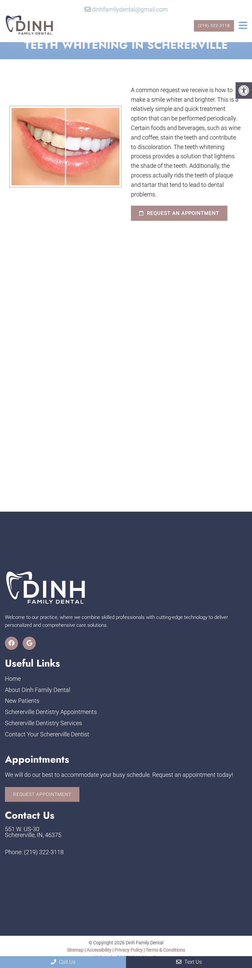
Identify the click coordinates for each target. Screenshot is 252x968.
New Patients (22, 700)
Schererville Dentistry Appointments (51, 711)
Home (13, 678)
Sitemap (75, 950)
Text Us (192, 962)
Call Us (66, 962)
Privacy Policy (129, 950)
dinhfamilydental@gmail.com (130, 9)
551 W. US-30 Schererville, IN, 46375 (33, 832)
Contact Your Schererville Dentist (47, 734)
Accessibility (99, 950)
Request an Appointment (182, 213)
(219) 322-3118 (214, 25)
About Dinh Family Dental (37, 689)
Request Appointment (42, 794)
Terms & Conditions (165, 950)
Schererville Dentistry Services (43, 723)
